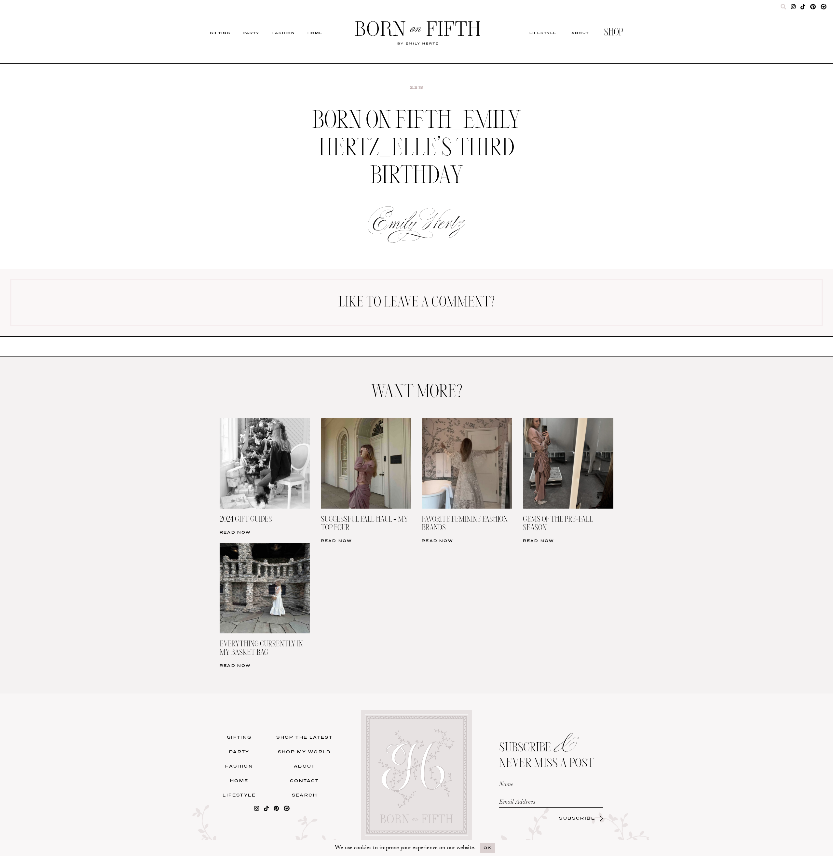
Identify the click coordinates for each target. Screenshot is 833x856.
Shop (613, 32)
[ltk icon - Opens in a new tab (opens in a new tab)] (823, 8)
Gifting (220, 33)
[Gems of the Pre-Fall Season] (568, 422)
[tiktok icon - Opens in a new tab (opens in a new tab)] (802, 8)
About (580, 33)
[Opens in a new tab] (257, 810)
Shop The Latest (304, 737)
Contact (304, 780)
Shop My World (304, 751)
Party (251, 33)
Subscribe (577, 818)
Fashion (283, 33)
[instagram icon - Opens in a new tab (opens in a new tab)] (793, 8)
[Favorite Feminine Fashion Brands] (467, 422)
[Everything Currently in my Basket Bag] (265, 547)
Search (304, 795)
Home (314, 33)
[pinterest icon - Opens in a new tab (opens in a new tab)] (812, 8)
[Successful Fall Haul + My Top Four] (366, 422)
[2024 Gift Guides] (265, 422)
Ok (488, 848)
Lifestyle (542, 33)
